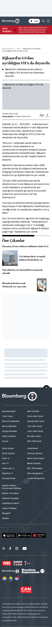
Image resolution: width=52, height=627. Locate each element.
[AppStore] (9, 535)
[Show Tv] (4, 578)
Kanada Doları (9, 478)
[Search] (43, 21)
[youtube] (24, 549)
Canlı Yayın (7, 416)
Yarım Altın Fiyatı (35, 431)
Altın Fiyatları (33, 411)
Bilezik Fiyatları (34, 463)
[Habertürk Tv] (17, 563)
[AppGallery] (39, 535)
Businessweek (8, 411)
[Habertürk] (6, 563)
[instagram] (16, 549)
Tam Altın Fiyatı (34, 426)
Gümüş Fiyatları (34, 453)
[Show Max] (17, 578)
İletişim (5, 518)
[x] (3, 549)
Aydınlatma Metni (10, 503)
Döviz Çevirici (8, 453)
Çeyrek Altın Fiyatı (35, 421)
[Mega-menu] (48, 21)
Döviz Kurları (8, 448)
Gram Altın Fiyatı (35, 416)
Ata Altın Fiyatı (34, 436)
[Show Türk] (10, 578)
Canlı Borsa (32, 448)
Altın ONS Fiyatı (34, 441)
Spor (19, 49)
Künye (5, 441)
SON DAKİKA (7, 30)
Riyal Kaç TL (7, 473)
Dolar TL (6, 458)
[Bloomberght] (11, 21)
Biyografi (6, 513)
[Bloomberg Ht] (11, 571)
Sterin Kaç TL (8, 468)
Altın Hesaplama (35, 473)
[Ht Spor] (27, 563)
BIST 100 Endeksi (34, 468)
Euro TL (5, 463)
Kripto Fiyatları (9, 436)
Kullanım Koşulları (10, 498)
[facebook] (10, 549)
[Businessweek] (33, 571)
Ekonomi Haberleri (10, 421)
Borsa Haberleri (9, 426)
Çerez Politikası (9, 508)
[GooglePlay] (24, 535)
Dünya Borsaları (9, 431)
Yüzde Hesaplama (36, 478)
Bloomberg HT (8, 49)
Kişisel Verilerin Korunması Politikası (11, 487)
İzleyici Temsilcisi (10, 493)
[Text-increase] (41, 115)
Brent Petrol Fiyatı (35, 458)
